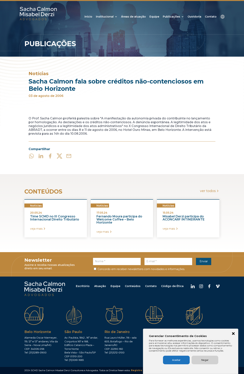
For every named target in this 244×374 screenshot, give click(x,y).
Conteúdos (132, 286)
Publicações (171, 16)
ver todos (208, 191)
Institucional (105, 16)
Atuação (100, 286)
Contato (211, 16)
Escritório (83, 286)
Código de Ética (172, 286)
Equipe (154, 16)
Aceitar (176, 360)
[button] (233, 334)
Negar (205, 360)
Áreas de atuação (133, 16)
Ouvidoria (194, 16)
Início (88, 16)
